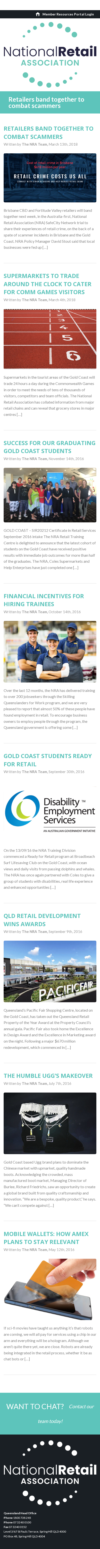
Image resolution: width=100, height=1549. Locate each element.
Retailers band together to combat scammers (48, 132)
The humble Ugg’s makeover (48, 1076)
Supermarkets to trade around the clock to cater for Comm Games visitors (48, 284)
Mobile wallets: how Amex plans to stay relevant (46, 1238)
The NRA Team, (35, 144)
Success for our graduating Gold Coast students (50, 447)
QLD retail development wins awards (42, 920)
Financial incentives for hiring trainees (44, 600)
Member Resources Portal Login (68, 14)
